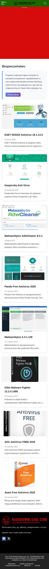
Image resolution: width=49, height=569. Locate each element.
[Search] (45, 3)
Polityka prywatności (27, 564)
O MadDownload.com (12, 565)
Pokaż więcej (13, 95)
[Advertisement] (24, 34)
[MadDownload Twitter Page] (9, 539)
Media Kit (27, 565)
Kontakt (37, 565)
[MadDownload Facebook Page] (4, 539)
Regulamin (11, 564)
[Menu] (3, 3)
